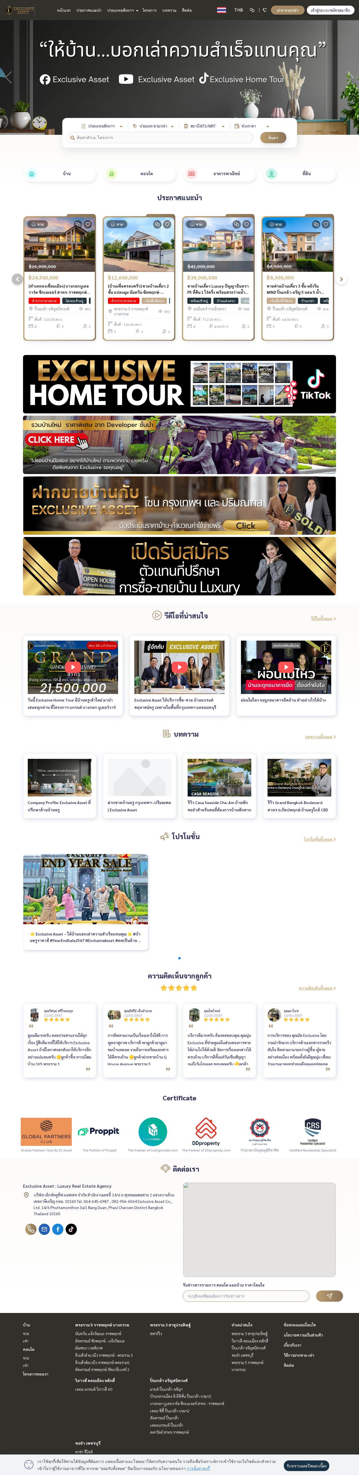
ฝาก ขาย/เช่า (287, 10)
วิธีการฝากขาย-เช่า (299, 1355)
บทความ (169, 10)
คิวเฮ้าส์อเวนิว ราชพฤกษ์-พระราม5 (102, 1362)
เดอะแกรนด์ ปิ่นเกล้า (166, 1425)
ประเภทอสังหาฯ (121, 10)
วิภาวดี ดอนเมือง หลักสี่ (95, 1380)
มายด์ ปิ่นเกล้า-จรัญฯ (166, 1389)
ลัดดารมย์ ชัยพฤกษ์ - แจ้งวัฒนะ (100, 1340)
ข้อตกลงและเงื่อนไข (300, 1324)
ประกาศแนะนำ (89, 10)
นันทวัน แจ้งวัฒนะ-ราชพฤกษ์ (98, 1333)
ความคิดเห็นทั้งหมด (315, 988)
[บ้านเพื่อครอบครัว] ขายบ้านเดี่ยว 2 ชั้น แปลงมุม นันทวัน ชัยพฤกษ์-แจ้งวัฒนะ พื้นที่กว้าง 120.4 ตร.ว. (138, 289)
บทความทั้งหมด (318, 736)
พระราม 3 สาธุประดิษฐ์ (170, 1324)
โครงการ (150, 10)
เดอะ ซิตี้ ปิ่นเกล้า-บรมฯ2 (170, 1410)
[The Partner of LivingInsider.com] (152, 1131)
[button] (350, 77)
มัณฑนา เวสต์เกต (89, 1347)
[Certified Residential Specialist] (312, 1131)
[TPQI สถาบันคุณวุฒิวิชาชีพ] (259, 1131)
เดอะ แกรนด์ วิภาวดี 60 (93, 1389)
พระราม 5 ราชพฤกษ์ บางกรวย (102, 1324)
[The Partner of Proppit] (99, 1131)
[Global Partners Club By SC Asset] (46, 1131)
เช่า (25, 1340)
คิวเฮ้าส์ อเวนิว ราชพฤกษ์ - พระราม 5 (104, 1355)
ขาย (26, 1333)
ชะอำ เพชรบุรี (87, 1443)
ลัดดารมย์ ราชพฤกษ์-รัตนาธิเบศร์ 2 (102, 1369)
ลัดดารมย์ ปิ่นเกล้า (164, 1417)
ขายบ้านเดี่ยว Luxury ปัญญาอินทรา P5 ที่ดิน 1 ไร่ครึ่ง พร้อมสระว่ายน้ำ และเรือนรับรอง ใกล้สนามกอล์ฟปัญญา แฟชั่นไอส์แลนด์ (218, 289)
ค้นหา (273, 137)
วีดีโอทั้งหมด (321, 618)
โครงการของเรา (35, 1373)
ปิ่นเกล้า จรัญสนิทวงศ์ (169, 1380)
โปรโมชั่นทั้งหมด (318, 839)
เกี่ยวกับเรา (292, 1344)
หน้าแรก (64, 10)
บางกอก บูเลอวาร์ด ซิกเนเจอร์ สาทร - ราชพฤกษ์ (187, 1403)
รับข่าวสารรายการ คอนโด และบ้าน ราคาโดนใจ (223, 1284)
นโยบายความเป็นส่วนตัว (303, 1334)
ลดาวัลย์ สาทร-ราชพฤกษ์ (169, 1432)
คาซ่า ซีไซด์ (84, 1451)
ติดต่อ (187, 10)
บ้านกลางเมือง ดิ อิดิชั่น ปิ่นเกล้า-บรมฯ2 (180, 1396)
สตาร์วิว (156, 1333)
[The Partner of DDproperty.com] (206, 1131)
